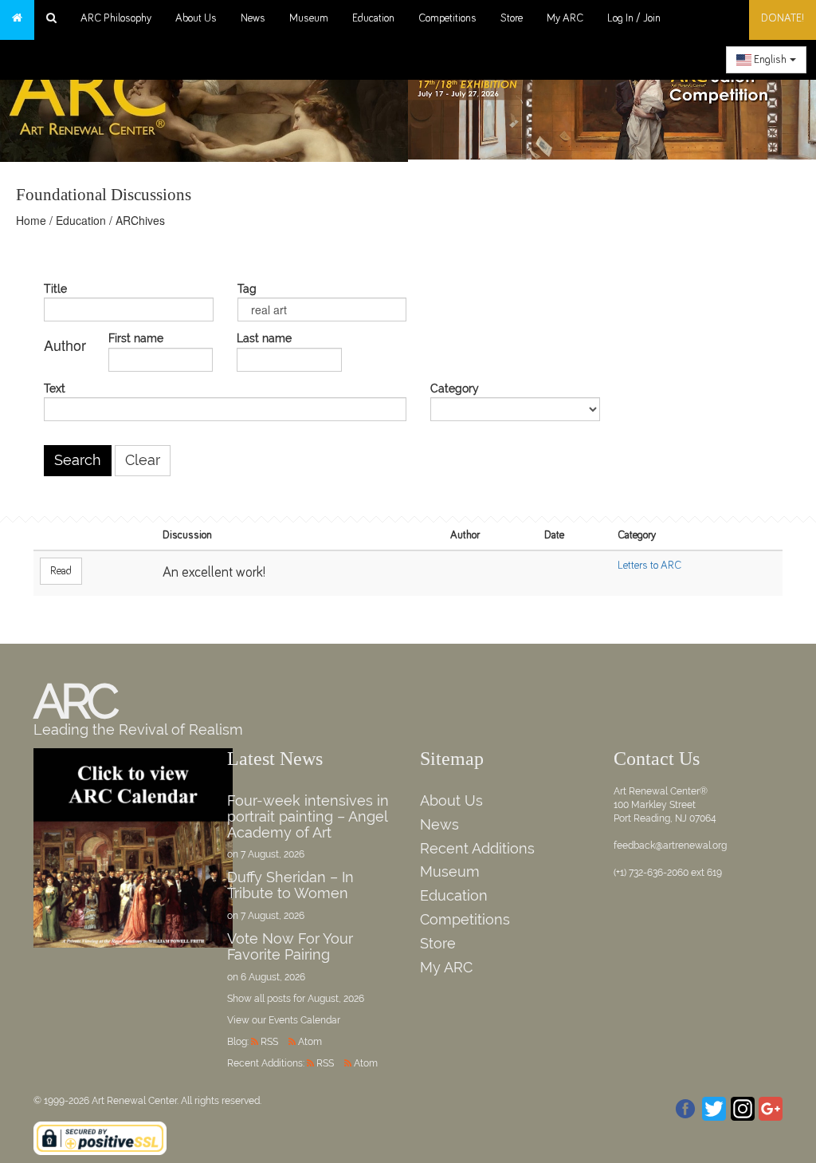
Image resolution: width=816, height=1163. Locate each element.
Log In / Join (634, 18)
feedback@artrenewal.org (670, 845)
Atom (310, 1041)
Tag (247, 289)
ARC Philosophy (115, 18)
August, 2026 (336, 998)
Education (373, 18)
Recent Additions (477, 848)
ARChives (140, 220)
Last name (264, 338)
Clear (142, 460)
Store (511, 18)
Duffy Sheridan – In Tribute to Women (290, 885)
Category (454, 388)
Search (77, 460)
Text (54, 388)
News (253, 18)
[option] (612, 96)
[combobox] (766, 59)
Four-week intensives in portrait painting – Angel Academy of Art (308, 816)
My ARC (565, 18)
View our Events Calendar (283, 1020)
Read (61, 571)
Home (31, 220)
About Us (196, 18)
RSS (269, 1041)
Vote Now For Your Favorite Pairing (290, 946)
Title (55, 289)
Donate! (782, 18)
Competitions (447, 18)
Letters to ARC (649, 565)
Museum (308, 18)
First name (135, 338)
